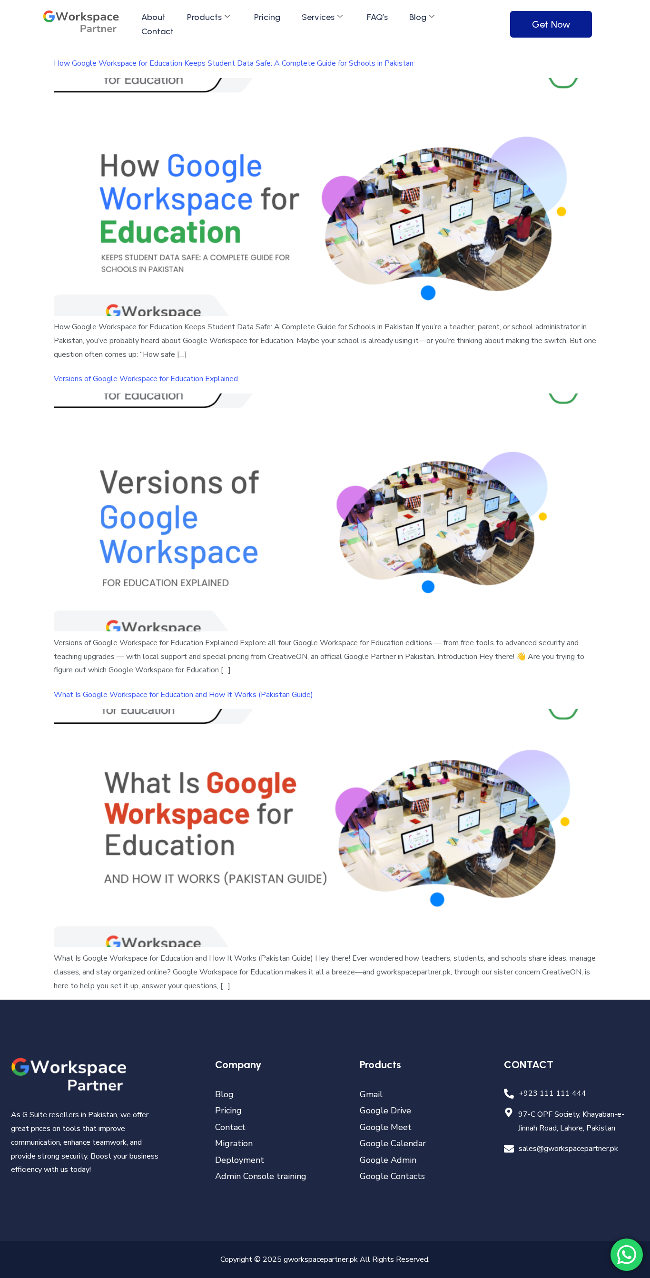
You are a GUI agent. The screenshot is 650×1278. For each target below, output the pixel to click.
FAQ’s (377, 17)
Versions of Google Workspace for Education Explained (146, 379)
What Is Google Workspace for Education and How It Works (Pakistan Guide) (183, 694)
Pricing (267, 17)
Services (318, 17)
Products (204, 17)
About (153, 17)
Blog (417, 17)
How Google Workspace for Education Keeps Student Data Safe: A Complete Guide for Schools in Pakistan (234, 63)
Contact (157, 31)
